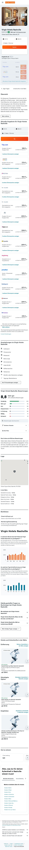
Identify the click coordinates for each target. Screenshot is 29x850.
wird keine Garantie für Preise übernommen (11, 825)
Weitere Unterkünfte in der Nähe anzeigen (22, 645)
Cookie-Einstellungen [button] (6, 334)
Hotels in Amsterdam (9, 796)
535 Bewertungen (21, 32)
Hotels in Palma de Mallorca (10, 801)
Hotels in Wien (7, 798)
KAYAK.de (6, 843)
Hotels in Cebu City (8, 803)
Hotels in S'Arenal (8, 805)
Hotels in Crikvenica (9, 794)
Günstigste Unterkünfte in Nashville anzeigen (21, 677)
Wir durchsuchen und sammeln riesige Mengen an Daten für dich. (12, 832)
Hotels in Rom (7, 792)
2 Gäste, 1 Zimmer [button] (8, 43)
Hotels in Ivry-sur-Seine (10, 809)
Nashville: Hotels (8, 846)
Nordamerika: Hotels (19, 843)
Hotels (11, 843)
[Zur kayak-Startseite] (10, 2)
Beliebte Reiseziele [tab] (8, 778)
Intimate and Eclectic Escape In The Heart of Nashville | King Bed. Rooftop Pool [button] (12, 731)
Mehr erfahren (6, 327)
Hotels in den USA (8, 845)
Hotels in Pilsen (8, 790)
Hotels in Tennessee (18, 845)
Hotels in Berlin (7, 788)
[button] (2, 2)
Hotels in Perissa (8, 807)
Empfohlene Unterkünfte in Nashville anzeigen (22, 711)
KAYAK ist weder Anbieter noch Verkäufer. (13, 829)
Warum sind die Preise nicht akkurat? (12, 835)
